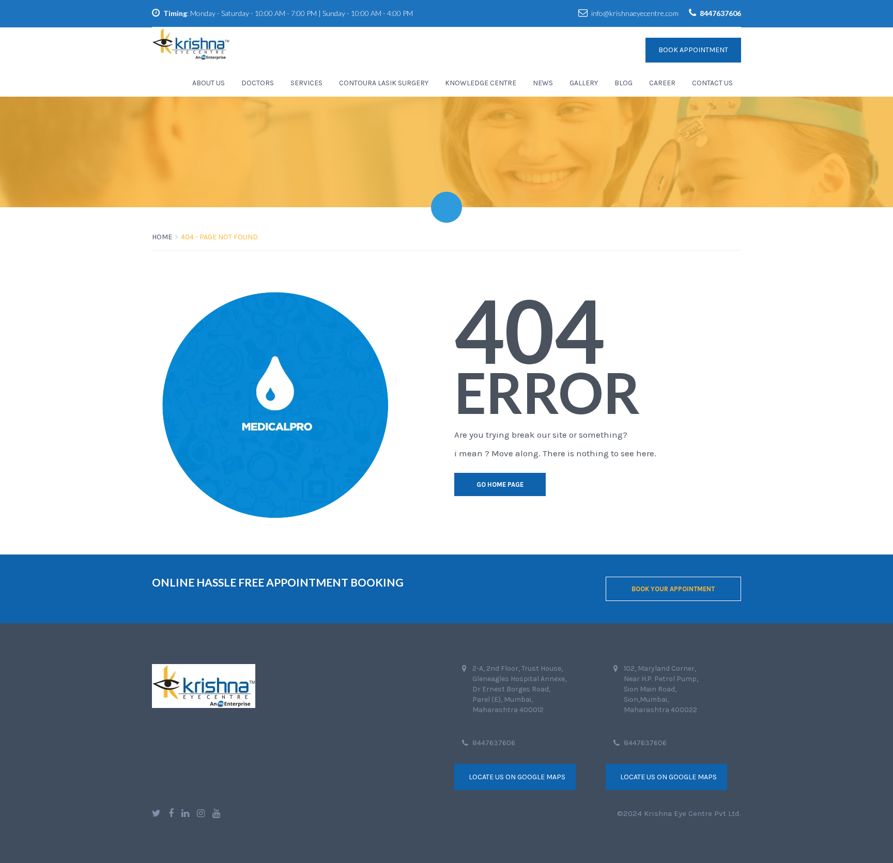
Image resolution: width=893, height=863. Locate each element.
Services (306, 83)
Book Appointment (693, 49)
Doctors (257, 83)
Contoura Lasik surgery (383, 83)
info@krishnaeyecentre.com (635, 13)
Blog (623, 83)
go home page (500, 484)
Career (662, 83)
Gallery (583, 83)
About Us (208, 83)
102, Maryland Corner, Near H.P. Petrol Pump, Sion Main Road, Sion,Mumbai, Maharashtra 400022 (661, 689)
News (543, 83)
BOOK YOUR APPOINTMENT (673, 589)
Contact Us (712, 83)
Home (162, 237)
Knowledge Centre (480, 83)
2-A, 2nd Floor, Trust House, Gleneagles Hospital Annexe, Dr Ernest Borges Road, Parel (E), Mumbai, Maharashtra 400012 (519, 689)
